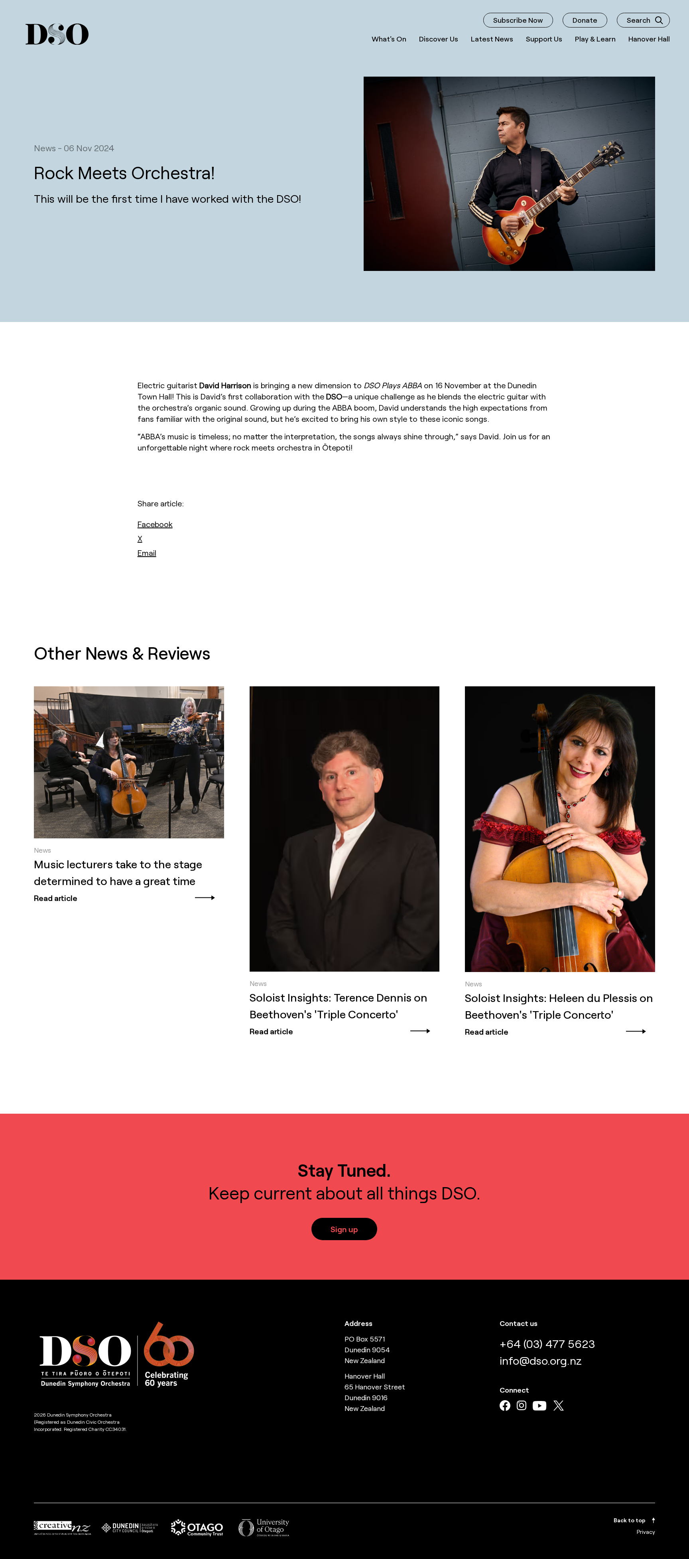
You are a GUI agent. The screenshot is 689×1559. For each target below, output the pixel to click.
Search (638, 20)
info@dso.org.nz (541, 1360)
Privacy (646, 1531)
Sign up (344, 1229)
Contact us (518, 1323)
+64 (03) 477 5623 (547, 1343)
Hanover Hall (649, 38)
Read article (55, 898)
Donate (585, 20)
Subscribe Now (518, 20)
